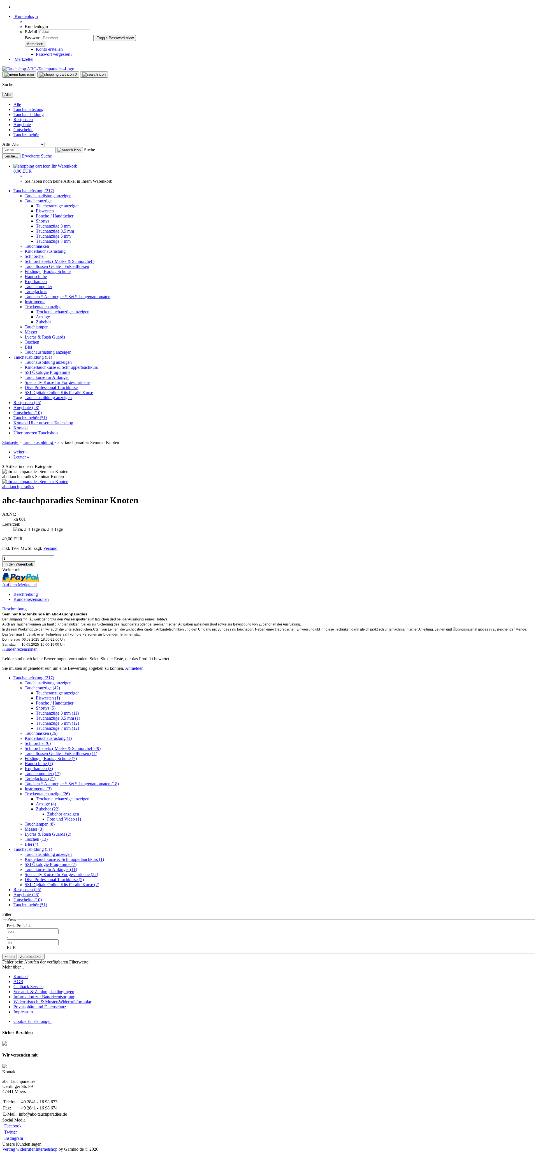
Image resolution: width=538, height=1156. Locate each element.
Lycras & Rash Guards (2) (48, 834)
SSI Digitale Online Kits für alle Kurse (59, 392)
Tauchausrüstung (28, 109)
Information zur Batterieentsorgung (44, 996)
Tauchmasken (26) (41, 733)
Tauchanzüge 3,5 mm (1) (58, 718)
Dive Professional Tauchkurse (51, 387)
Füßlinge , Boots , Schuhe (48, 271)
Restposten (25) (27, 402)
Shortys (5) (45, 708)
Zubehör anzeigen (63, 814)
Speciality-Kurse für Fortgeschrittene (57, 382)
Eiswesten (45, 211)
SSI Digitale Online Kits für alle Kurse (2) (62, 884)
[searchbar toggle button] (94, 74)
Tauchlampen (36, 327)
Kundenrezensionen (31, 599)
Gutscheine (23, 129)
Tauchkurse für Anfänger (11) (51, 869)
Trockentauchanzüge (43, 306)
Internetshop (46, 1149)
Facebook (13, 1125)
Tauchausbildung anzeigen (48, 362)
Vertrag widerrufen (19, 1149)
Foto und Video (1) (64, 819)
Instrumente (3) (38, 788)
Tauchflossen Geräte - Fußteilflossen (57, 266)
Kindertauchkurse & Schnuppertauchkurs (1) (64, 859)
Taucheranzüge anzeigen (58, 205)
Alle (17, 104)
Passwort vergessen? (54, 54)
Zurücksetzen (31, 957)
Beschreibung (25, 594)
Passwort (33, 37)
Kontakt (21, 422)
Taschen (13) (36, 839)
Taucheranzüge (38, 200)
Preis (12, 925)
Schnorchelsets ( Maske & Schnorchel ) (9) (63, 748)
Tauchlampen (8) (40, 824)
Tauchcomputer (38, 286)
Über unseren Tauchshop (51, 422)
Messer (31, 332)
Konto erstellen (49, 49)
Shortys (42, 221)
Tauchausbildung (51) (32, 357)
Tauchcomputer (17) (43, 773)
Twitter (10, 1132)
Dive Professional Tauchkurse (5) (54, 879)
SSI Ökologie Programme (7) (50, 864)
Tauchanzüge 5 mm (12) (57, 723)
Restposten (23, 119)
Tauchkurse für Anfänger (47, 377)
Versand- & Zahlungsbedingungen (43, 991)
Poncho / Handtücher (54, 216)
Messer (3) (34, 829)
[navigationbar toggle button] (19, 74)
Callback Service (28, 986)
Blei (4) (31, 844)
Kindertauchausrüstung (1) (48, 738)
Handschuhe (36, 276)
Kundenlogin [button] (25, 16)
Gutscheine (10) (27, 412)
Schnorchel (35, 256)
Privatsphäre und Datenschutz (39, 1006)
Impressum (23, 1011)
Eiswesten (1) (48, 698)
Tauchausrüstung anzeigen (48, 195)
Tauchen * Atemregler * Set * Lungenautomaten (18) (72, 783)
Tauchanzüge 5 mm (53, 236)
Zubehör (43, 321)
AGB (18, 981)
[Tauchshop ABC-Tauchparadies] (38, 68)
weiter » (20, 452)
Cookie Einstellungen (32, 1021)
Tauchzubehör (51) (30, 417)
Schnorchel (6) (38, 743)
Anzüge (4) (46, 803)
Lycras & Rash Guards (45, 337)
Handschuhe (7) (39, 763)
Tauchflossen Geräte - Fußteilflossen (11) (61, 753)
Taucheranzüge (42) (42, 687)
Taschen (32, 342)
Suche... (91, 149)
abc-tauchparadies (18, 486)
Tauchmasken (37, 246)
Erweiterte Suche (37, 156)
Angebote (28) (26, 407)
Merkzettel (23, 59)
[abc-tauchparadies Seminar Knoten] (35, 481)
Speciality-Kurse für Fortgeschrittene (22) (61, 874)
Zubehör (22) (47, 809)
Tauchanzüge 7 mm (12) (57, 728)
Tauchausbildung (28, 114)
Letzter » (21, 457)
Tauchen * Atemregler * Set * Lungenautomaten (67, 296)
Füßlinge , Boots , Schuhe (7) (51, 758)
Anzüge (43, 316)
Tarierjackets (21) (40, 778)
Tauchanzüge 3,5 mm (55, 231)
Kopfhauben (36, 281)
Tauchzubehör (26, 134)
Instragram (13, 1138)
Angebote (22, 124)
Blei (28, 347)
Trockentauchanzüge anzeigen (62, 311)
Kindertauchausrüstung (45, 251)
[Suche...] (69, 150)
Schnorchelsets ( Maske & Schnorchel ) (59, 261)
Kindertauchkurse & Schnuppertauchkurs (61, 367)
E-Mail (31, 31)
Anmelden (134, 668)
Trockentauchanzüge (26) (47, 793)
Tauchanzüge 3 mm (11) (57, 713)
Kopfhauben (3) (39, 768)
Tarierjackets (36, 291)
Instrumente (35, 301)
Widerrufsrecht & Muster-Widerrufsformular (52, 1001)
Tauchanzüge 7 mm (53, 241)
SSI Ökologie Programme (47, 372)
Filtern (9, 957)
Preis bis (24, 925)
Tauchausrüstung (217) (33, 190)
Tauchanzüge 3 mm (53, 226)
